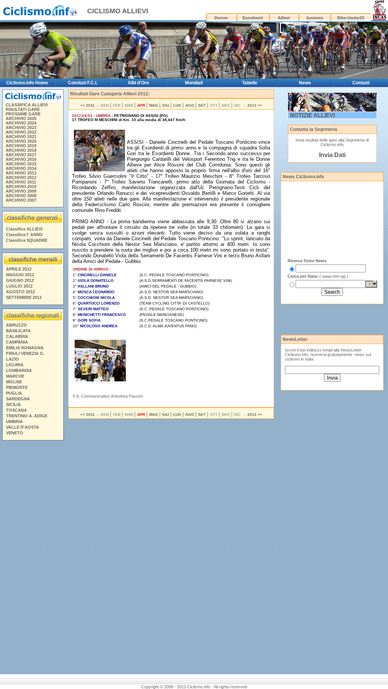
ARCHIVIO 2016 (21, 159)
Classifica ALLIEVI (24, 229)
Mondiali (194, 83)
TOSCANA (16, 410)
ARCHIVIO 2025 (21, 118)
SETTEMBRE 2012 (24, 297)
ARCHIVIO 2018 (21, 150)
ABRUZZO (16, 325)
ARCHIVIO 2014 (21, 168)
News (305, 83)
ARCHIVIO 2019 (21, 145)
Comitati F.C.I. (82, 83)
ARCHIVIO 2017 (21, 154)
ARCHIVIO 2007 (21, 200)
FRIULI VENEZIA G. (25, 353)
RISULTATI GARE (23, 109)
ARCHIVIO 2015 (21, 164)
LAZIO (12, 359)
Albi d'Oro (138, 83)
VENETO (14, 433)
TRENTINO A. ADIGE (26, 416)
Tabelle (249, 83)
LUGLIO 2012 (19, 286)
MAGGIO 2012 (20, 274)
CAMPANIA (17, 342)
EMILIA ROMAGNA (25, 347)
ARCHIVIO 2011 (21, 182)
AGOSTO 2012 (20, 291)
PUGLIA (14, 393)
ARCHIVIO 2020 (21, 141)
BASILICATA (18, 330)
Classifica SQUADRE (26, 240)
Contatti (360, 83)
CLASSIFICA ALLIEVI (27, 105)
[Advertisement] (32, 558)
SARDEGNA (18, 399)
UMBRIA (14, 421)
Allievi (284, 18)
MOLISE (14, 381)
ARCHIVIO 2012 (21, 177)
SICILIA (13, 404)
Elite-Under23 (350, 18)
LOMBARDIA (19, 370)
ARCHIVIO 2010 (21, 186)
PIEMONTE (17, 387)
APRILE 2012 (18, 269)
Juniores (314, 18)
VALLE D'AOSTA (22, 427)
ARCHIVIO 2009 (21, 191)
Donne (221, 18)
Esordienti (252, 18)
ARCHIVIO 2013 (21, 173)
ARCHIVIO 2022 (21, 132)
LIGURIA (14, 364)
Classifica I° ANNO (24, 234)
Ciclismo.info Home (27, 83)
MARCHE (15, 376)
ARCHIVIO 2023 (21, 127)
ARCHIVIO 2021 (21, 136)
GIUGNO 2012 (20, 280)
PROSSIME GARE (23, 114)
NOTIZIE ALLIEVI (312, 115)
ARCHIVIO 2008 (21, 195)
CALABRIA (17, 336)
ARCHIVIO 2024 (21, 123)
